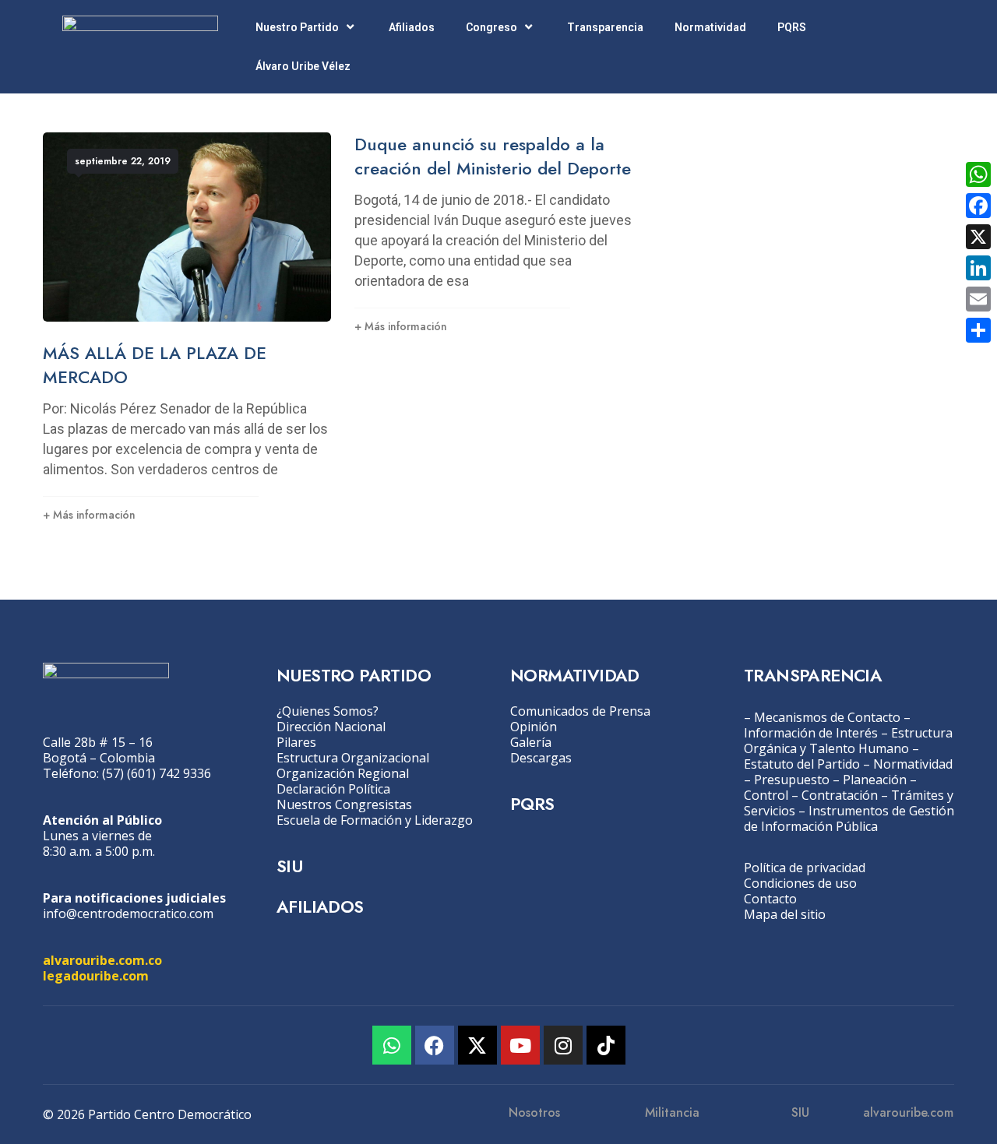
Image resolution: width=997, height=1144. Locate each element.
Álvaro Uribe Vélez (303, 66)
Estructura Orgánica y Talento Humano (848, 740)
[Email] (978, 299)
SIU (289, 866)
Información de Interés (811, 732)
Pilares (296, 742)
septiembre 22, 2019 (123, 161)
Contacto (770, 898)
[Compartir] (978, 330)
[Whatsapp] (391, 1045)
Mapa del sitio (785, 914)
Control (766, 795)
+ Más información (89, 514)
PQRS (791, 27)
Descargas (541, 757)
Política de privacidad (804, 867)
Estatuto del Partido (802, 764)
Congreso (491, 27)
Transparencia (605, 27)
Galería (530, 742)
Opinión (533, 726)
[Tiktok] (606, 1045)
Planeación (875, 779)
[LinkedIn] (978, 267)
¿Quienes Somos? (328, 711)
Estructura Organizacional (353, 757)
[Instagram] (563, 1045)
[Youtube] (520, 1045)
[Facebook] (434, 1045)
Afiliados (412, 27)
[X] (978, 236)
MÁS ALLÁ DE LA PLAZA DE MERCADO (154, 364)
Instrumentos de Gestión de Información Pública (849, 818)
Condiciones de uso (800, 883)
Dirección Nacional (331, 726)
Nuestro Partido (297, 27)
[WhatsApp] (978, 174)
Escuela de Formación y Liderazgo (375, 820)
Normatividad (710, 27)
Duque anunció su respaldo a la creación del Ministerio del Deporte (492, 156)
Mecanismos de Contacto (827, 717)
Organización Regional (343, 773)
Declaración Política (333, 788)
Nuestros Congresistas (344, 804)
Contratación (839, 795)
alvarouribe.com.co (102, 960)
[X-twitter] (477, 1045)
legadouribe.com (96, 975)
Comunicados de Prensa (580, 711)
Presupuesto (792, 779)
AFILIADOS (320, 906)
